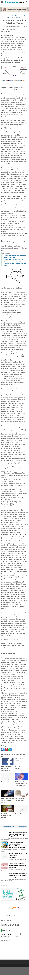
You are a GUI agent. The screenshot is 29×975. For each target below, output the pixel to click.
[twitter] (4, 749)
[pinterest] (6, 749)
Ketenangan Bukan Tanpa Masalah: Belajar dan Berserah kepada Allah (17, 865)
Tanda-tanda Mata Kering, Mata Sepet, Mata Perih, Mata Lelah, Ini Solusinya (17, 875)
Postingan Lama (22, 826)
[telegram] (11, 749)
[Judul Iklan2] (21, 900)
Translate (15, 936)
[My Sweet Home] (14, 2)
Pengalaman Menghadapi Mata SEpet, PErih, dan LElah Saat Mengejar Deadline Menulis (17, 834)
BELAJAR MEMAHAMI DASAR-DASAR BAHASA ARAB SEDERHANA (17, 855)
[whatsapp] (9, 749)
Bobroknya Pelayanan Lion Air (13, 259)
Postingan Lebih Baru (8, 826)
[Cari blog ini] (27, 2)
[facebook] (2, 749)
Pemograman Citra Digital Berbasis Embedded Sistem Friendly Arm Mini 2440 (15, 263)
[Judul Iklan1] (8, 900)
